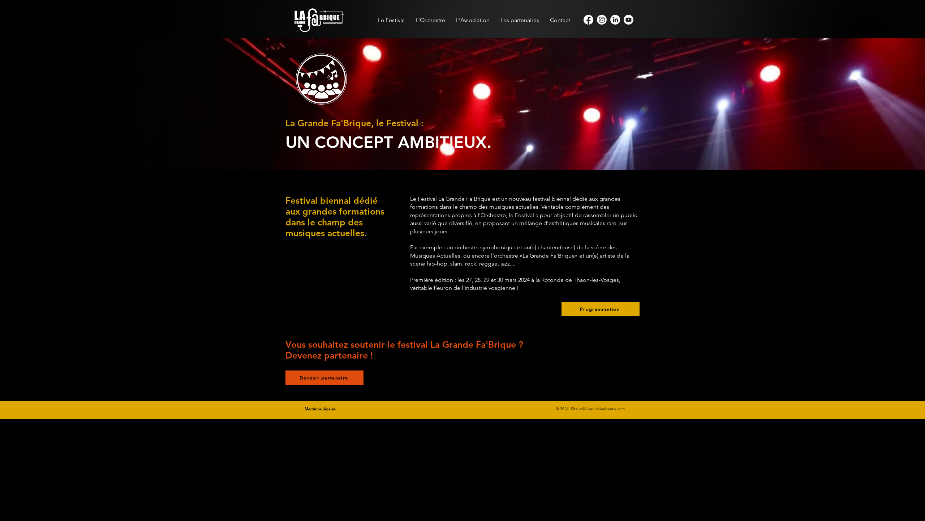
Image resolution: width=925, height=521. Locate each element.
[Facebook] (588, 20)
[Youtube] (628, 20)
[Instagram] (602, 20)
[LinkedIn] (615, 20)
